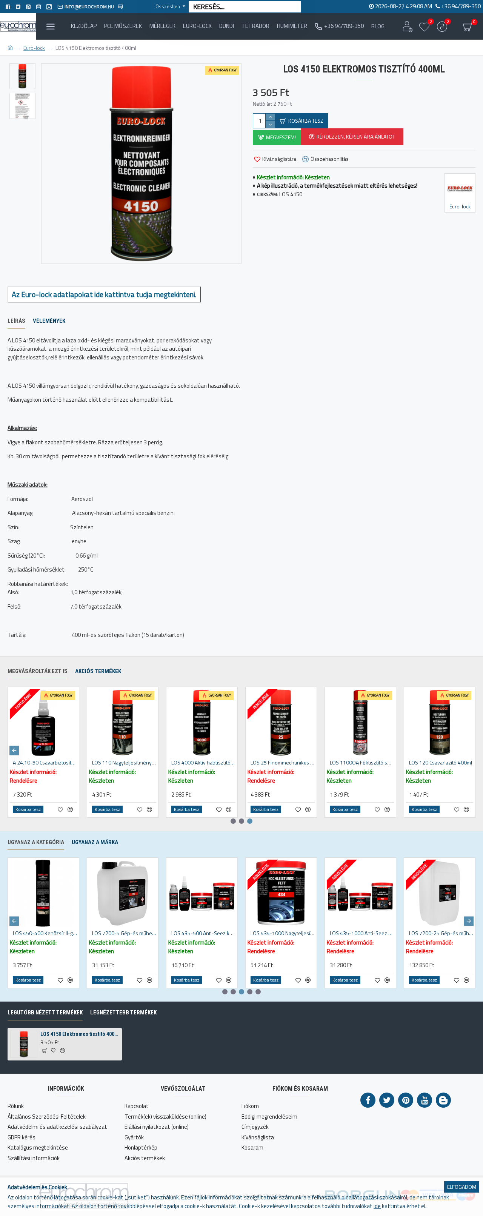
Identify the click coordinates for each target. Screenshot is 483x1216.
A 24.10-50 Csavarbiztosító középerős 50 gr (45, 762)
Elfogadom (461, 1187)
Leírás (16, 320)
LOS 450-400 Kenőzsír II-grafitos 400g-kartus (45, 933)
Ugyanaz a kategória (36, 842)
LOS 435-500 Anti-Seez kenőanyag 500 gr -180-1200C (203, 933)
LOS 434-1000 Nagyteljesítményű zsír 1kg (283, 933)
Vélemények (49, 320)
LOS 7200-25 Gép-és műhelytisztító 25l (441, 933)
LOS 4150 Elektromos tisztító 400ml (79, 1034)
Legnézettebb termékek (123, 1012)
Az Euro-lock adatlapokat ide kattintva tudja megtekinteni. (104, 294)
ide (377, 1206)
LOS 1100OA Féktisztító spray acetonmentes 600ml (362, 762)
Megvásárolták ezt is (38, 671)
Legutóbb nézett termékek (45, 1012)
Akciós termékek (98, 671)
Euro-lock (34, 48)
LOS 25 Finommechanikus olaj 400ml (283, 762)
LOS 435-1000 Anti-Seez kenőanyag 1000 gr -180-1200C (362, 933)
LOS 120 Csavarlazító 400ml (440, 762)
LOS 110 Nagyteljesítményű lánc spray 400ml (124, 762)
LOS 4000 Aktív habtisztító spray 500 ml (203, 762)
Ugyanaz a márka (95, 842)
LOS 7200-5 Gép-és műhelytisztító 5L (124, 933)
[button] (14, 750)
